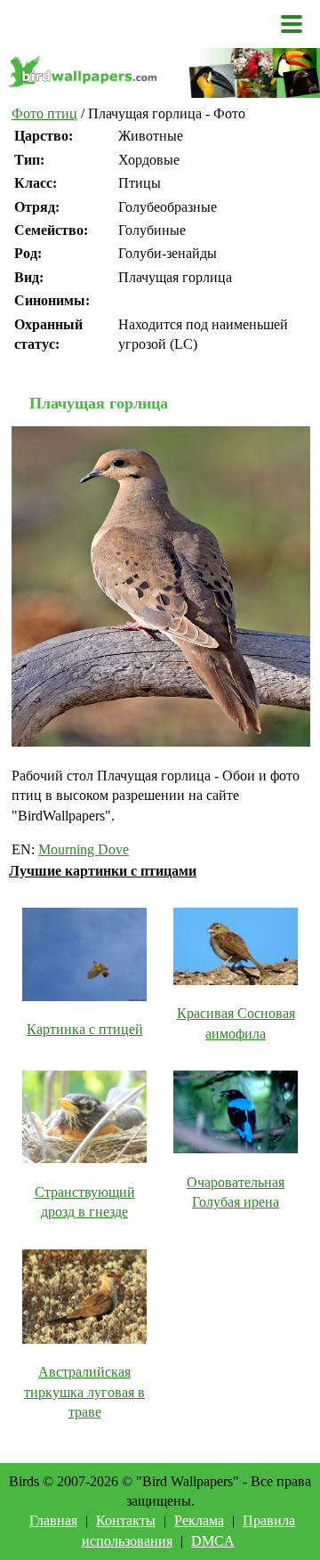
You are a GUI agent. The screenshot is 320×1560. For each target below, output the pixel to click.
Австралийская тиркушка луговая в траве (84, 1391)
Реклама (199, 1520)
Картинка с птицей (85, 1029)
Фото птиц (44, 113)
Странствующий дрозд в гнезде (85, 1201)
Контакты (126, 1520)
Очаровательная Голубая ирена (235, 1192)
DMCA (213, 1540)
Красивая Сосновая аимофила (236, 1023)
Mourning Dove (83, 849)
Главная (53, 1520)
